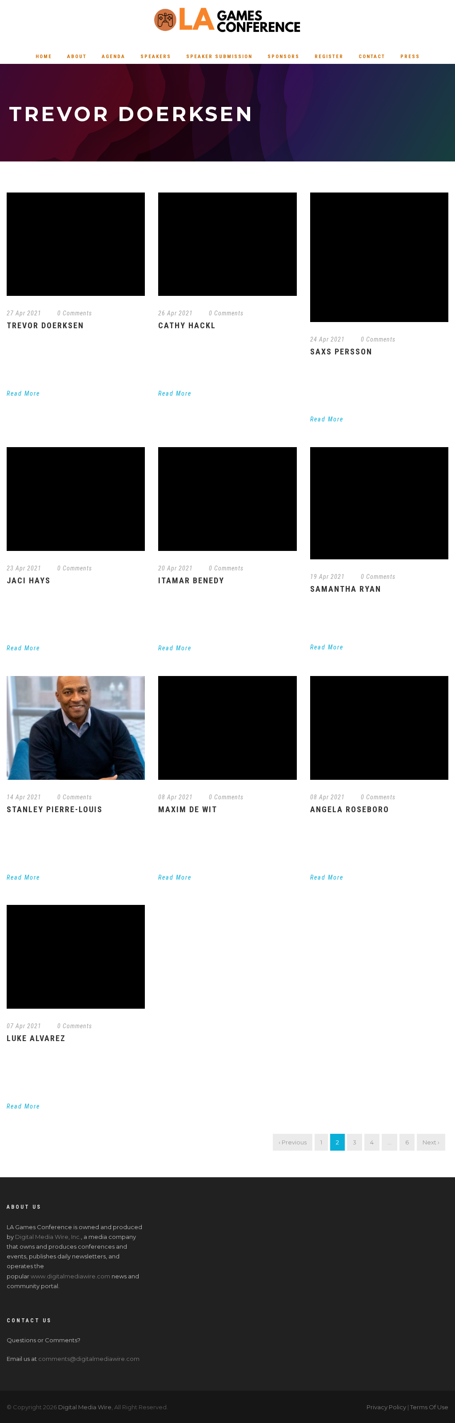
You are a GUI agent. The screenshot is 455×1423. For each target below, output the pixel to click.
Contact (372, 56)
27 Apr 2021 (24, 313)
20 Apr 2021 (175, 568)
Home (44, 56)
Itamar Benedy (191, 580)
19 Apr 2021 (327, 576)
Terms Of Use (429, 1407)
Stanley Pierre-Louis (55, 809)
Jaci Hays (29, 580)
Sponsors (283, 56)
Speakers (155, 56)
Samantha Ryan (345, 589)
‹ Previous (293, 1142)
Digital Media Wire (85, 1407)
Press (410, 56)
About (77, 56)
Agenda (113, 56)
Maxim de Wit (187, 809)
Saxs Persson (341, 351)
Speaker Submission (219, 56)
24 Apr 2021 (327, 339)
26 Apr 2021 (175, 313)
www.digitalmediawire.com (70, 1276)
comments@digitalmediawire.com (89, 1358)
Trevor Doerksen (45, 325)
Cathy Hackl (187, 325)
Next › (431, 1142)
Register (329, 56)
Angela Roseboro (349, 809)
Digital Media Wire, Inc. (48, 1236)
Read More (23, 393)
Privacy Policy (386, 1407)
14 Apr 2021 (24, 797)
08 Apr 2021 (175, 797)
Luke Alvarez (36, 1038)
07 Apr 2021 (24, 1026)
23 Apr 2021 (24, 568)
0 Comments (74, 313)
